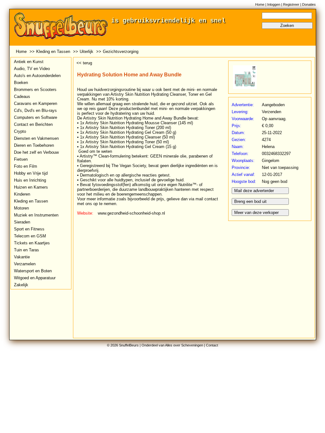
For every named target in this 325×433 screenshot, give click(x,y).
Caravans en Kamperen (35, 103)
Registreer (291, 4)
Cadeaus (22, 96)
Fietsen (21, 159)
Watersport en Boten (33, 270)
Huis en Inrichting (30, 180)
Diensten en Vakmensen (36, 138)
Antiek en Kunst (28, 61)
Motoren (21, 208)
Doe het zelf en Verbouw (36, 152)
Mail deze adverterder (254, 190)
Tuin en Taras (26, 250)
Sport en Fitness (29, 229)
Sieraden (22, 222)
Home (259, 4)
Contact (212, 345)
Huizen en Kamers (31, 187)
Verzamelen (25, 264)
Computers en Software (35, 117)
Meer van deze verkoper (256, 212)
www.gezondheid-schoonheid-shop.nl (131, 213)
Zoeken (287, 25)
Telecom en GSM (30, 236)
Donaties (309, 4)
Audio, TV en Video (32, 68)
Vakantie (22, 257)
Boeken (21, 82)
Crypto (20, 131)
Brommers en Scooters (35, 89)
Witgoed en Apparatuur (35, 277)
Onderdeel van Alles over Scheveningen (172, 345)
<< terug (84, 63)
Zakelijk (21, 284)
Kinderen (22, 194)
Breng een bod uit (250, 201)
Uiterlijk (86, 51)
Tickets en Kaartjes (32, 243)
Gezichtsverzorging (120, 51)
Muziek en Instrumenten (36, 215)
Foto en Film (25, 166)
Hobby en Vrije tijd (31, 173)
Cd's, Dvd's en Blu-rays (35, 110)
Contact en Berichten (33, 124)
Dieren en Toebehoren (34, 145)
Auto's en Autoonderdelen (37, 75)
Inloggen (273, 4)
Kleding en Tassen (53, 51)
